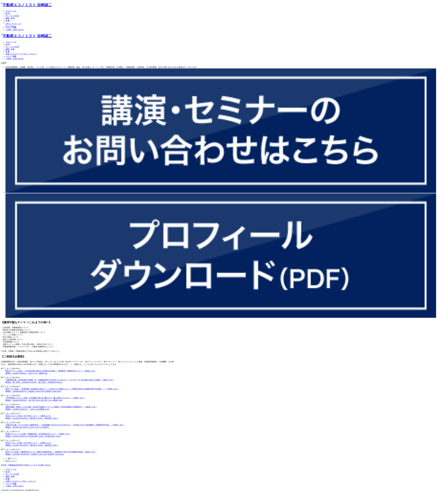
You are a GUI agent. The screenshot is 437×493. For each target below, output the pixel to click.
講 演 (7, 13)
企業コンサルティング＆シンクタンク (20, 54)
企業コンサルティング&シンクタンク (20, 481)
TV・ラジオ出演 (12, 16)
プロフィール (10, 11)
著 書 (7, 21)
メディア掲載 (10, 27)
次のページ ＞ (11, 461)
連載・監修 (10, 18)
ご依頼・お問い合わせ (14, 30)
